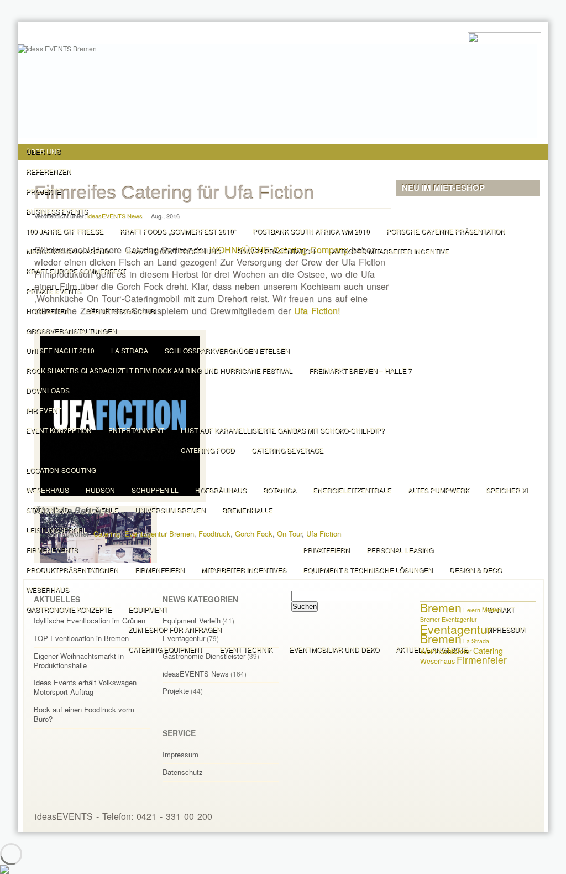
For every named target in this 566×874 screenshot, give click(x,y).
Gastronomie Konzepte (69, 609)
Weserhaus (47, 490)
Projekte (43, 191)
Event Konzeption (59, 430)
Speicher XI (507, 490)
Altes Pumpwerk (438, 490)
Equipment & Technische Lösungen (368, 569)
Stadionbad (47, 509)
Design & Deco (475, 569)
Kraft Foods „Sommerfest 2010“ (178, 231)
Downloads (48, 390)
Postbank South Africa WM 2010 (311, 231)
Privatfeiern (326, 549)
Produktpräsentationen (72, 569)
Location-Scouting (61, 470)
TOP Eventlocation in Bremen (81, 638)
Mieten (491, 609)
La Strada (129, 350)
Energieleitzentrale (352, 490)
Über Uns (43, 151)
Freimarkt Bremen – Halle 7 (360, 370)
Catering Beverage (287, 450)
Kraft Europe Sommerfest (75, 270)
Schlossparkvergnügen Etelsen (227, 350)
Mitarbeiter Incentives (243, 569)
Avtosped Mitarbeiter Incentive (390, 251)
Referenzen (48, 171)
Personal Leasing (399, 549)
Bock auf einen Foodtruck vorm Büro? (84, 714)
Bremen (441, 607)
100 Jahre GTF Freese (64, 231)
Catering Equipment (165, 649)
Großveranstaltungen (71, 330)
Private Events (53, 290)
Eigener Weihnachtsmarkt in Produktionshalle (79, 660)
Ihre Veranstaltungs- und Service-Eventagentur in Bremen (448, 816)
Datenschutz (183, 772)
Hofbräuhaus (221, 490)
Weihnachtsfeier (445, 651)
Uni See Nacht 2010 (60, 350)
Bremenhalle (247, 509)
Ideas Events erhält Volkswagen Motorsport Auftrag (85, 687)
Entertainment (136, 430)
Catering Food (208, 450)
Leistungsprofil (56, 529)
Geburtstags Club (120, 310)
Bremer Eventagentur (448, 619)
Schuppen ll (155, 490)
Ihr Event (43, 410)
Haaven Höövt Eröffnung (173, 251)
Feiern (471, 610)
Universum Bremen (170, 509)
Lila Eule (101, 509)
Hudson (100, 490)
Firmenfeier (482, 660)
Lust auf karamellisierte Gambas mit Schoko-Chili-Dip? (283, 430)
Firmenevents (52, 549)
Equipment (147, 609)
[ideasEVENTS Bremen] (504, 49)
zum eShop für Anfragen (175, 629)
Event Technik (245, 649)
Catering (488, 650)
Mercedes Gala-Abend (67, 251)
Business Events (57, 211)
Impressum (180, 754)
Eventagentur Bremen (455, 634)
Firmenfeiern (160, 569)
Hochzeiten (47, 310)
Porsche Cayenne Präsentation (445, 231)
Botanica (279, 490)
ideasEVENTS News (196, 673)
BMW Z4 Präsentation (276, 251)
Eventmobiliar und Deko (334, 649)
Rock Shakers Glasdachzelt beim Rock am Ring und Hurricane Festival (159, 370)
